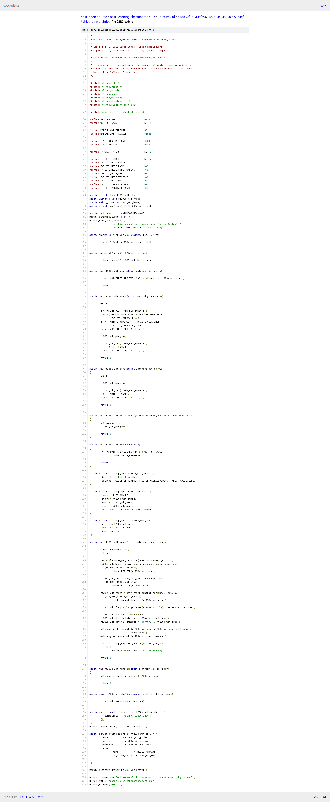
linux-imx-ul (166, 17)
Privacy (30, 796)
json (324, 796)
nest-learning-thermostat (129, 17)
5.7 (153, 17)
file (151, 29)
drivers (88, 21)
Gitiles (20, 796)
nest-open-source (94, 17)
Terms (39, 796)
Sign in (323, 5)
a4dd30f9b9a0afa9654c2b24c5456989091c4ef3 (212, 17)
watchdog (103, 21)
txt (316, 796)
